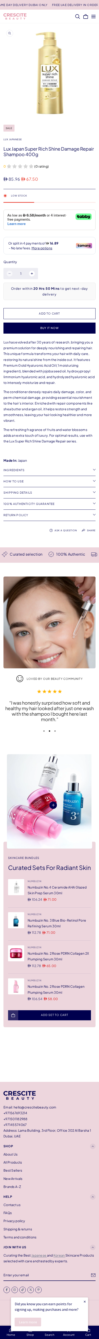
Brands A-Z (12, 1186)
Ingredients (14, 470)
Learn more (28, 1322)
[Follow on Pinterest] (38, 1290)
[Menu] (93, 16)
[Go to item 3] (55, 731)
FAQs (7, 1213)
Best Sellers (12, 1170)
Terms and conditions (20, 1237)
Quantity (10, 262)
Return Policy (15, 515)
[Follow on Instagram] (15, 1290)
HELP (7, 1196)
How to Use (13, 481)
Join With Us (14, 1247)
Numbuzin (34, 881)
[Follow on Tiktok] (22, 1290)
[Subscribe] (93, 1275)
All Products (12, 1162)
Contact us (11, 1205)
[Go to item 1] (44, 731)
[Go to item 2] (49, 731)
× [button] (85, 1301)
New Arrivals (12, 1178)
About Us (10, 1154)
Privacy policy (14, 1221)
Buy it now (49, 328)
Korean (59, 1255)
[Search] (77, 16)
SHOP (8, 1146)
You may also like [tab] (49, 1057)
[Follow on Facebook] (6, 1290)
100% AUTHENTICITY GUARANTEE (29, 504)
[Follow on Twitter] (30, 1290)
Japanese (39, 1255)
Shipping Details (17, 492)
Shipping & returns (17, 1229)
